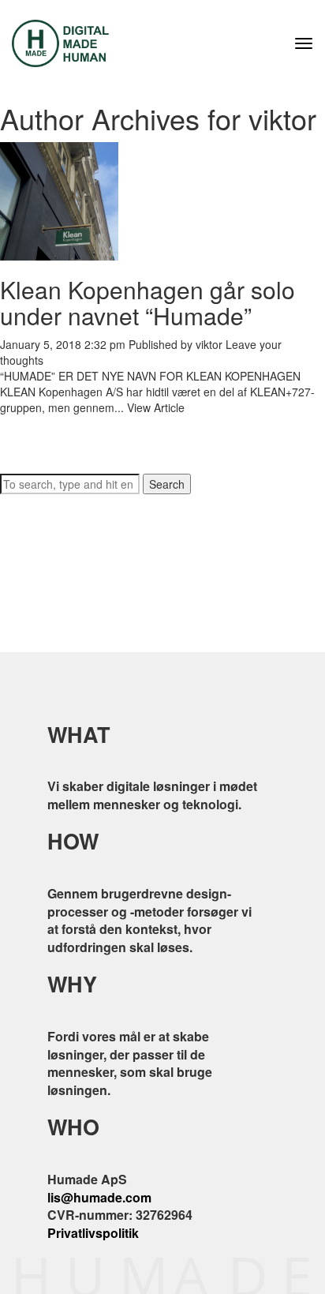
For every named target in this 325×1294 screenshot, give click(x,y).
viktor (209, 344)
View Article (156, 407)
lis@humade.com (99, 1197)
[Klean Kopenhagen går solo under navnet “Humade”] (59, 199)
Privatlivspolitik (93, 1233)
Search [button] (167, 484)
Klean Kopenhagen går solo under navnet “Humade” (147, 302)
